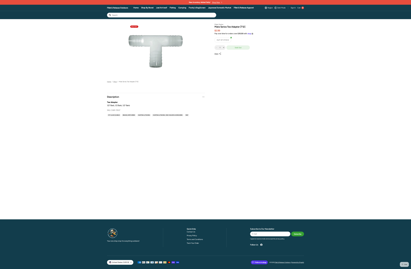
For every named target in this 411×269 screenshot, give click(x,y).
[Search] (109, 15)
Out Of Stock (223, 40)
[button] (269, 8)
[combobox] (163, 15)
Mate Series (218, 24)
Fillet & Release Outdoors (283, 262)
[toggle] (203, 97)
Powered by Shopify (297, 262)
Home (109, 82)
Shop (115, 82)
